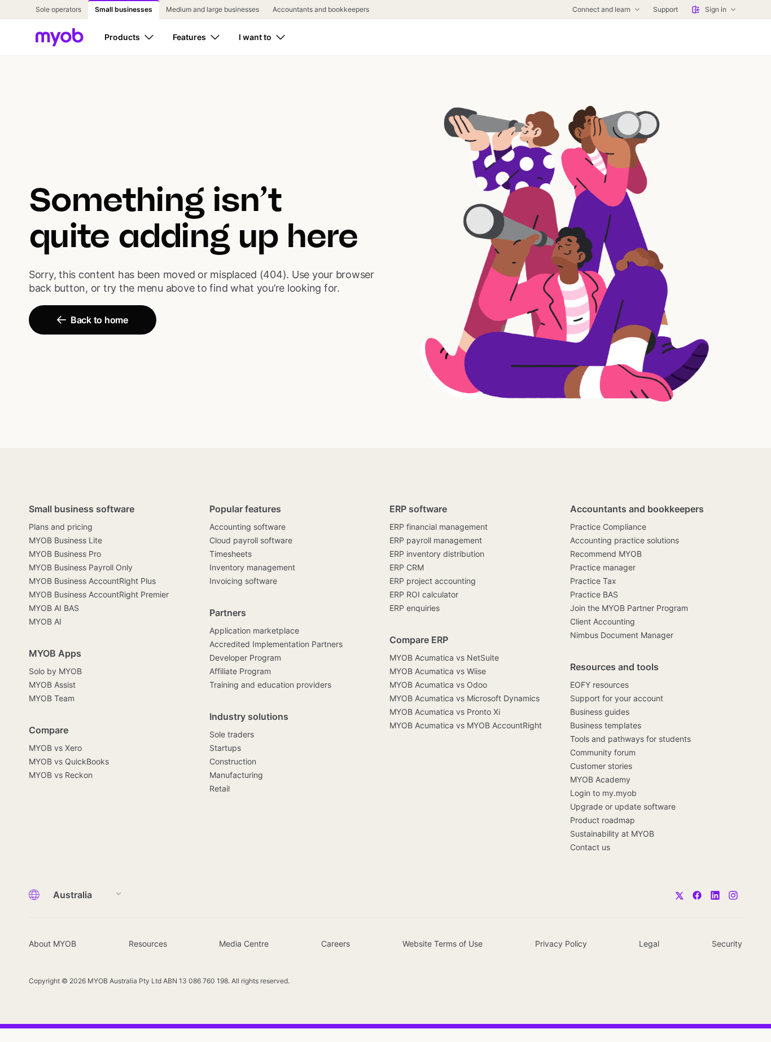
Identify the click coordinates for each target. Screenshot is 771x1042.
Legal (649, 943)
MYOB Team (52, 698)
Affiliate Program (240, 671)
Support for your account (616, 698)
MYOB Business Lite (65, 540)
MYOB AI (45, 621)
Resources (148, 943)
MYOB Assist (52, 684)
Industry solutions (248, 716)
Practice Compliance (608, 526)
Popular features (245, 509)
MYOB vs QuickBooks (69, 761)
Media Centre (244, 943)
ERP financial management (438, 526)
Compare (48, 730)
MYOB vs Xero (55, 748)
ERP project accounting (432, 581)
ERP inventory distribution (436, 554)
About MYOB (52, 943)
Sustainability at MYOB (612, 833)
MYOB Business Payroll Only (81, 567)
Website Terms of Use (442, 943)
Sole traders (231, 734)
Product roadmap (602, 820)
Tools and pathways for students (630, 739)
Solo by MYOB (55, 671)
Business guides (599, 711)
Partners (227, 612)
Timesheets (230, 554)
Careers (335, 943)
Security (727, 943)
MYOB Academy (600, 779)
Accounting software (247, 526)
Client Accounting (602, 621)
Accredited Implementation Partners (276, 644)
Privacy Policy (561, 943)
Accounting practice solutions (624, 540)
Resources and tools (614, 666)
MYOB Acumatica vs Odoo (438, 684)
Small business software (81, 509)
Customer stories (601, 766)
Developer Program (245, 657)
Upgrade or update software (623, 806)
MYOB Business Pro (65, 554)
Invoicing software (243, 581)
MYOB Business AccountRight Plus (92, 581)
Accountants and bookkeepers (637, 509)
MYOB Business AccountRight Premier (99, 594)
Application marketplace (254, 630)
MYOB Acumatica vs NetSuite (444, 657)
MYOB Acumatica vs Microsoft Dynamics (464, 698)
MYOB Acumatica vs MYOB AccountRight (465, 725)
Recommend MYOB (606, 554)
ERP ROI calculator (423, 594)
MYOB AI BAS (54, 608)
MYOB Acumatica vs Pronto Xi (444, 711)
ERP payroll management (435, 540)
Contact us (590, 847)
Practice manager (603, 567)
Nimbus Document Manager (621, 635)
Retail (219, 788)
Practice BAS (594, 594)
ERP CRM (406, 567)
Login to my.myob (603, 793)
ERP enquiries (414, 608)
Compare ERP (418, 639)
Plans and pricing (61, 526)
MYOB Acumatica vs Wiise (437, 671)
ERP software (418, 509)
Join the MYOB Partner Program (629, 608)
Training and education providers (270, 684)
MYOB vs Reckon (61, 775)
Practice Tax (593, 581)
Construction (232, 761)
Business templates (605, 725)
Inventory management (252, 567)
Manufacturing (236, 775)
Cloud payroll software (250, 540)
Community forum (603, 752)
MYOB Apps (55, 653)
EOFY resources (599, 684)
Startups (225, 748)
